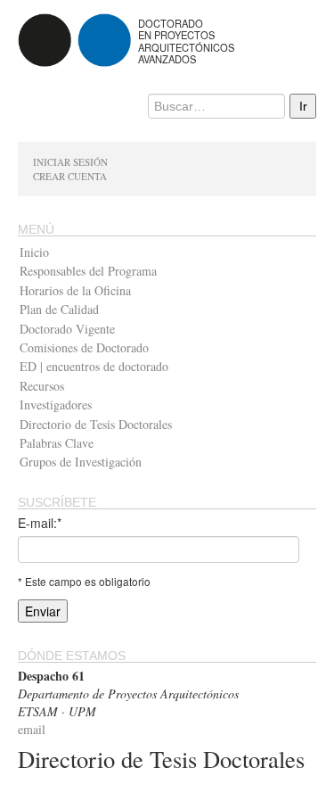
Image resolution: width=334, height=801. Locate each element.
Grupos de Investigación (81, 461)
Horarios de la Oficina (75, 290)
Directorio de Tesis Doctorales (96, 424)
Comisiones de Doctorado (84, 347)
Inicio (34, 252)
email (31, 729)
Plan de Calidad (59, 309)
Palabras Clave (57, 443)
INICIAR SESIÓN (70, 162)
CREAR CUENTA (70, 176)
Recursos (42, 385)
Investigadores (56, 404)
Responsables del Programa (88, 270)
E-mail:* (39, 523)
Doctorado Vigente (67, 328)
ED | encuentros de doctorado (94, 366)
